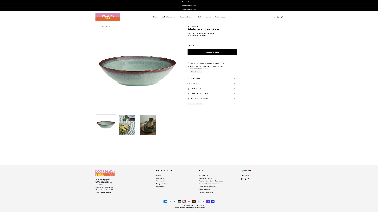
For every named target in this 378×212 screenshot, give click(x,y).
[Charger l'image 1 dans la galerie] (106, 125)
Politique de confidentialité (207, 186)
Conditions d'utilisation (206, 192)
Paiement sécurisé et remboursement (211, 181)
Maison (158, 175)
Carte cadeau (160, 186)
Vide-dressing (160, 181)
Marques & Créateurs (163, 184)
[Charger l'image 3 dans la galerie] (148, 125)
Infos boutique (195, 71)
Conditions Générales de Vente (209, 184)
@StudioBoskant (200, 207)
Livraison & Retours (205, 178)
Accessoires (160, 178)
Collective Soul (99, 26)
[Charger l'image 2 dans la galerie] (127, 125)
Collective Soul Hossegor (197, 205)
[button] (155, 17)
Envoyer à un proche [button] (195, 103)
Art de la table (107, 26)
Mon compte (245, 175)
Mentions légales (204, 189)
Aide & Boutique (204, 175)
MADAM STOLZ (193, 27)
